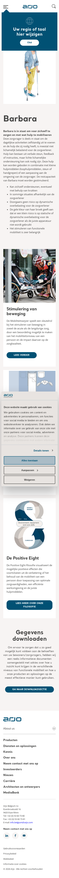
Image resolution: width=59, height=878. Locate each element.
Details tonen (41, 450)
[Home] (30, 6)
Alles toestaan (29, 460)
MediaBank (11, 793)
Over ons (9, 758)
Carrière (9, 781)
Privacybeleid (9, 853)
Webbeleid (8, 858)
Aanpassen (27, 470)
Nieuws (8, 775)
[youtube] (24, 835)
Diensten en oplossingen (19, 746)
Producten (10, 740)
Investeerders (12, 769)
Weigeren (29, 479)
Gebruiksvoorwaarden (14, 848)
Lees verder (22, 355)
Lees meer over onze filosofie (29, 605)
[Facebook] (15, 835)
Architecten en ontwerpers (21, 787)
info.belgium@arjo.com (21, 822)
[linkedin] (6, 835)
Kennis (7, 752)
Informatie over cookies (14, 863)
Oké (29, 42)
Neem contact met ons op (20, 763)
